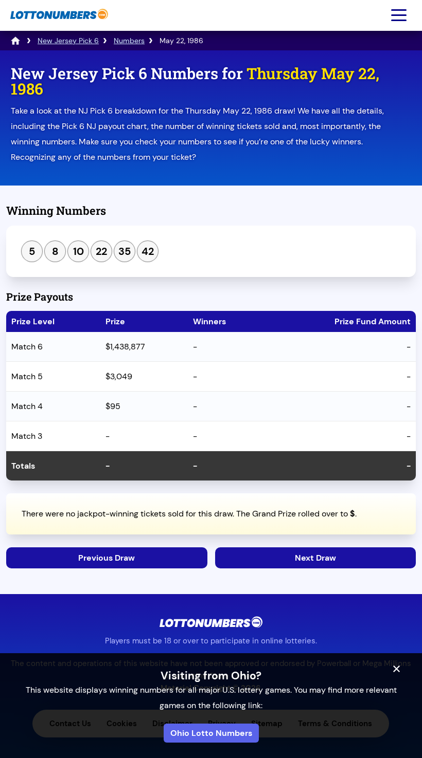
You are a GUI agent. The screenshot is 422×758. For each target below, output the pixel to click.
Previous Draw (106, 557)
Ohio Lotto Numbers (211, 733)
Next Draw (315, 557)
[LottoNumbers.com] (58, 24)
